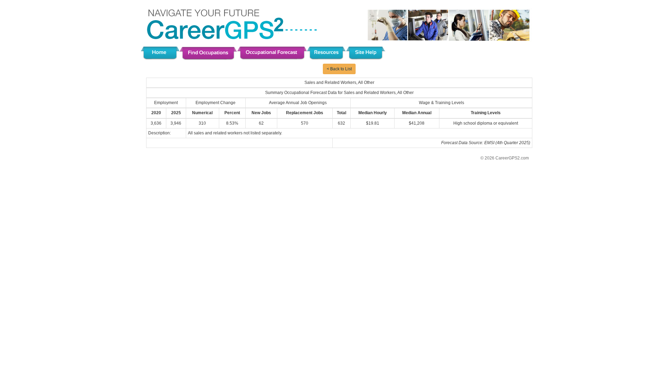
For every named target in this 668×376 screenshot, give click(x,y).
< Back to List (339, 68)
